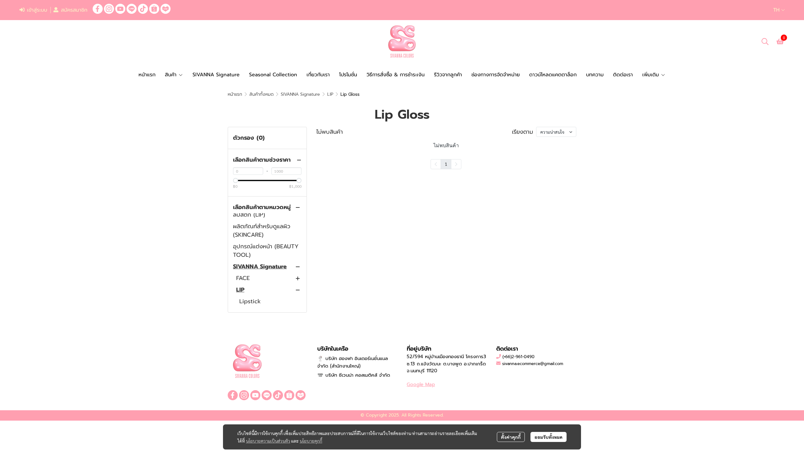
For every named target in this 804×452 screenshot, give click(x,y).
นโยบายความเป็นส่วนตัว (268, 441)
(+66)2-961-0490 (519, 357)
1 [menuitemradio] (446, 164)
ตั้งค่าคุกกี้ (511, 437)
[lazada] (165, 9)
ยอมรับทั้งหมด (548, 437)
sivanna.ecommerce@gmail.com (532, 364)
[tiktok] (143, 9)
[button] (779, 10)
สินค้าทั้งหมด (261, 94)
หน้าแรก (235, 94)
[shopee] (154, 9)
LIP (330, 94)
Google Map (421, 384)
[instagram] (109, 9)
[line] (132, 9)
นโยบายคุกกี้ (311, 441)
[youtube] (120, 9)
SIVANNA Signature (300, 94)
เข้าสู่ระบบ (37, 10)
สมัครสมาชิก (74, 10)
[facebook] (98, 9)
